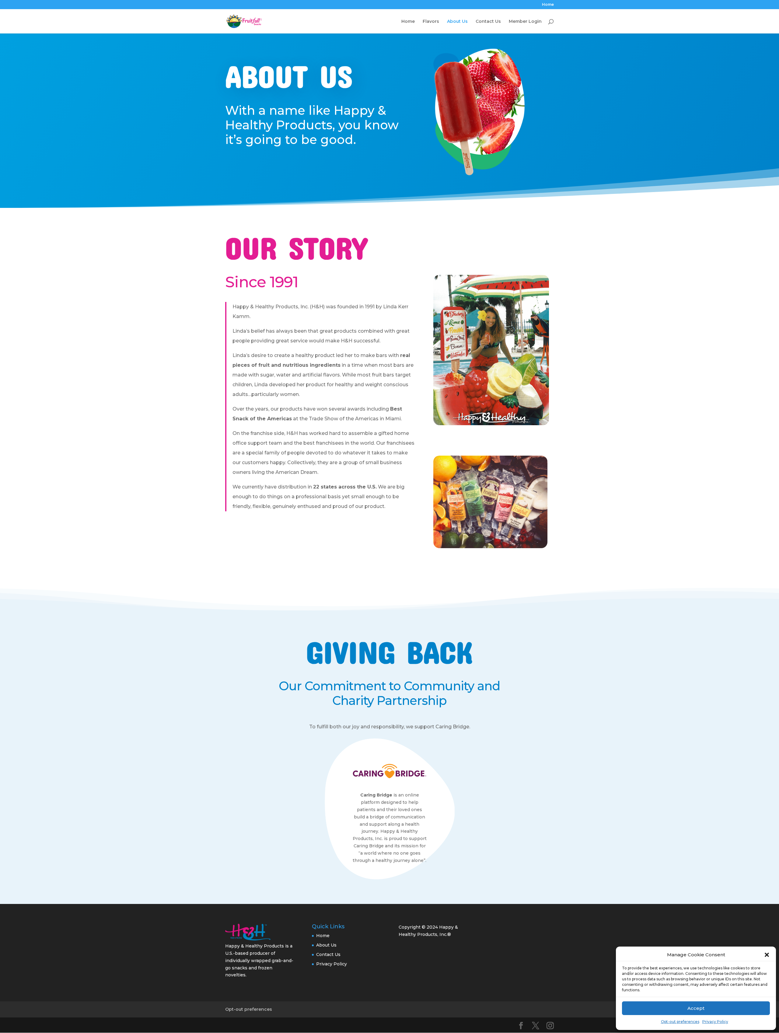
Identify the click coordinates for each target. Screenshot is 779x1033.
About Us (457, 21)
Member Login (525, 21)
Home (548, 5)
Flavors (431, 21)
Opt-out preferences (680, 1021)
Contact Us (488, 21)
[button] (767, 955)
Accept (695, 1008)
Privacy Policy (715, 1021)
